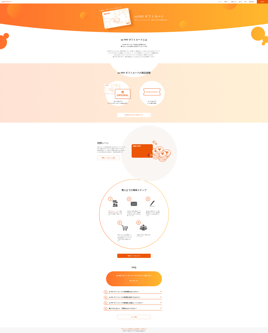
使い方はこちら (134, 280)
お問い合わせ (251, 1)
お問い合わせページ (112, 211)
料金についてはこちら (134, 255)
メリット (220, 1)
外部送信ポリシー (144, 328)
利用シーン (226, 1)
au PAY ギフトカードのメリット (134, 115)
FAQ (245, 1)
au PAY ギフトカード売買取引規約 (127, 328)
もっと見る (134, 317)
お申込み (262, 1)
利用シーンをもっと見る (108, 158)
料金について (233, 1)
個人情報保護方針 (137, 328)
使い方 (240, 1)
